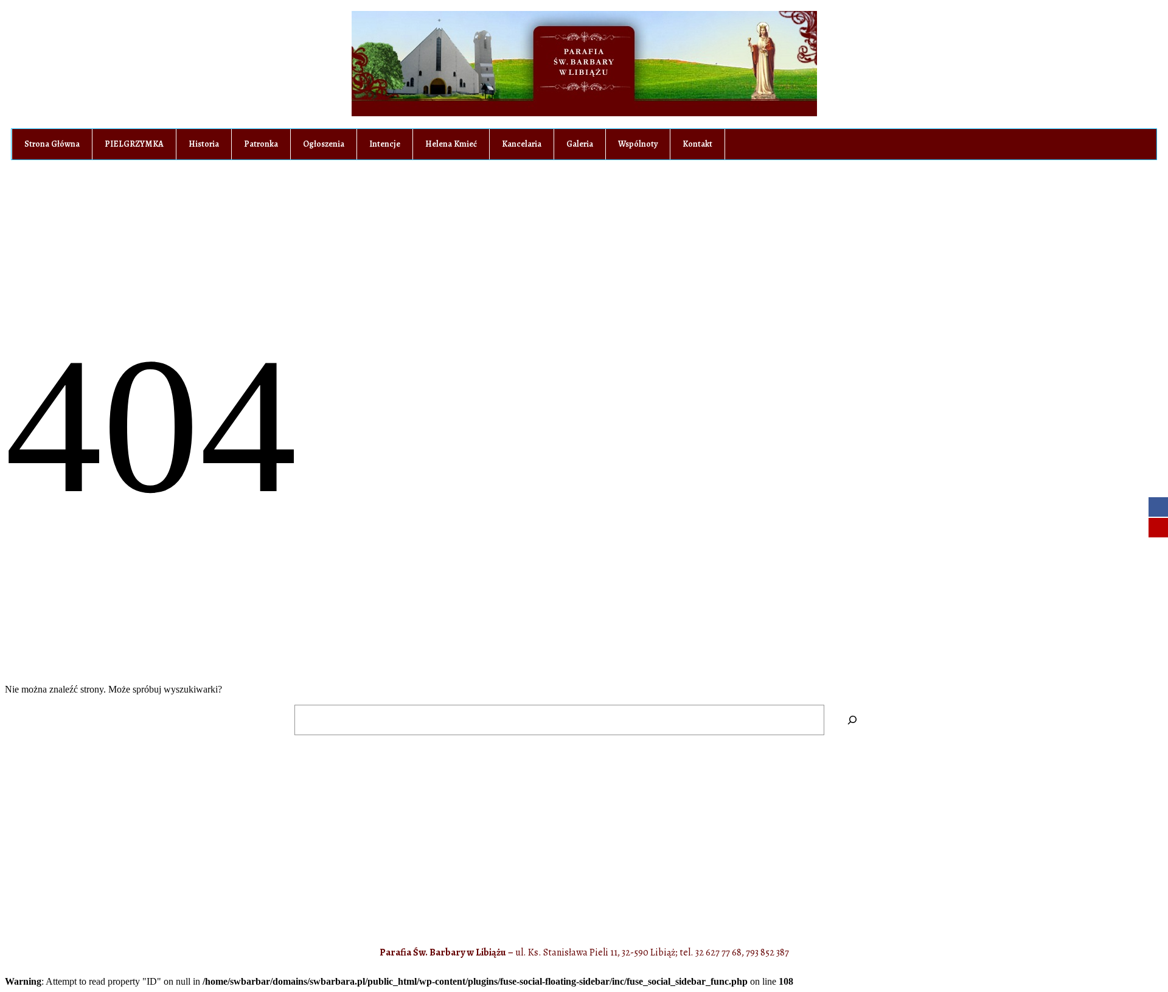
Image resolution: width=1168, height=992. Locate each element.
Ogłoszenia (323, 144)
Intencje (384, 144)
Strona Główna (52, 144)
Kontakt (697, 144)
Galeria (579, 144)
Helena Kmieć (451, 144)
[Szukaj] (852, 720)
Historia (204, 144)
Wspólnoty (638, 144)
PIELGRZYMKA (134, 144)
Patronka (261, 144)
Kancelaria (521, 144)
